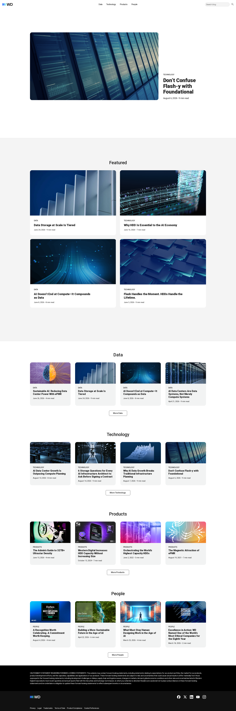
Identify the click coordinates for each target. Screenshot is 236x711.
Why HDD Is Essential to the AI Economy (150, 225)
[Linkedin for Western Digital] (191, 697)
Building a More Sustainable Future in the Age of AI (93, 631)
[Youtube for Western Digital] (198, 697)
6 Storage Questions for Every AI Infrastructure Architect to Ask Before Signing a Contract (95, 473)
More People (118, 655)
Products (123, 4)
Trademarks (48, 708)
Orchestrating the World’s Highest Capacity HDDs (137, 552)
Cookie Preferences (91, 708)
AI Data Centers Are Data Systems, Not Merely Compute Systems (182, 394)
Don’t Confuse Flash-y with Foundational (179, 86)
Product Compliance (74, 708)
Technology (111, 4)
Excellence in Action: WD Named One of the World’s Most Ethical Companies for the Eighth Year (184, 634)
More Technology (118, 493)
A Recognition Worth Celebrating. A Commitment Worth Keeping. (49, 633)
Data (100, 4)
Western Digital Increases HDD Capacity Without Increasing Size (92, 553)
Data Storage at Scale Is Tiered (54, 225)
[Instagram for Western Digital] (204, 697)
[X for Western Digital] (185, 697)
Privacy (32, 708)
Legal (39, 708)
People (134, 4)
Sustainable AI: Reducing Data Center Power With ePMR (50, 393)
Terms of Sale (60, 708)
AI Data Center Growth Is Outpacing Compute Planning (49, 472)
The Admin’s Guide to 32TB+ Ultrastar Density (49, 552)
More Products (118, 572)
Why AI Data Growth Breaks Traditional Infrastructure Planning (138, 473)
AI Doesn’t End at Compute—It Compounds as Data (140, 393)
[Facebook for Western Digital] (178, 697)
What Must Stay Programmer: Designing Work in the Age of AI (139, 633)
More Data (118, 413)
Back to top (225, 708)
